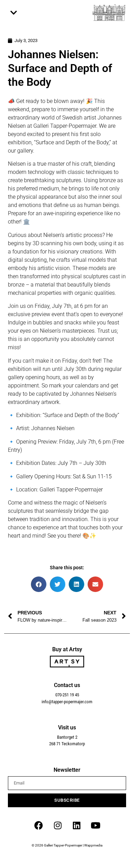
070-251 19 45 (67, 694)
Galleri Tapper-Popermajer (63, 845)
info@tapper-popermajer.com (67, 701)
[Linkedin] (76, 825)
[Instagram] (57, 825)
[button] (14, 13)
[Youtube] (95, 825)
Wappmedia (93, 845)
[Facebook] (38, 825)
